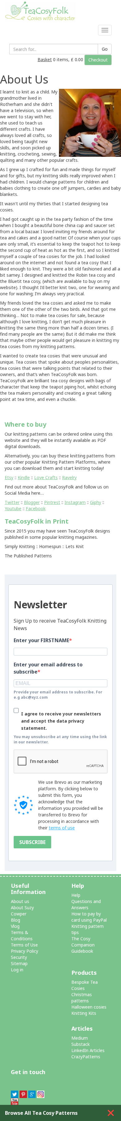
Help (75, 895)
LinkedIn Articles (88, 1050)
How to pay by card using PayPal (89, 917)
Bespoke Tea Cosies (84, 985)
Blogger (32, 502)
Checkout (98, 60)
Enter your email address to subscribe (48, 668)
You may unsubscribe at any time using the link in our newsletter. (60, 739)
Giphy (95, 502)
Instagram (75, 502)
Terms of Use (24, 945)
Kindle (24, 477)
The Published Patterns (28, 556)
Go (105, 49)
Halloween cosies (88, 1007)
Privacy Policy (24, 951)
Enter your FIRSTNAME (41, 640)
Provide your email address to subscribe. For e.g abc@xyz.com (58, 694)
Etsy (9, 477)
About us (20, 901)
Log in (17, 970)
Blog (15, 920)
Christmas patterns (81, 998)
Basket (45, 59)
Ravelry (69, 477)
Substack (80, 1044)
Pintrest (52, 502)
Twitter (12, 502)
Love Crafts (46, 477)
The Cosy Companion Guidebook (83, 945)
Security (19, 957)
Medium (79, 1038)
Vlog (15, 926)
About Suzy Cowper (22, 911)
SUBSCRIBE (32, 842)
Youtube (13, 508)
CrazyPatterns (85, 1057)
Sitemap (19, 963)
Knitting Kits (83, 1013)
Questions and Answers (86, 904)
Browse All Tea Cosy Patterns (41, 1113)
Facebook (36, 508)
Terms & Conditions (22, 935)
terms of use (62, 828)
